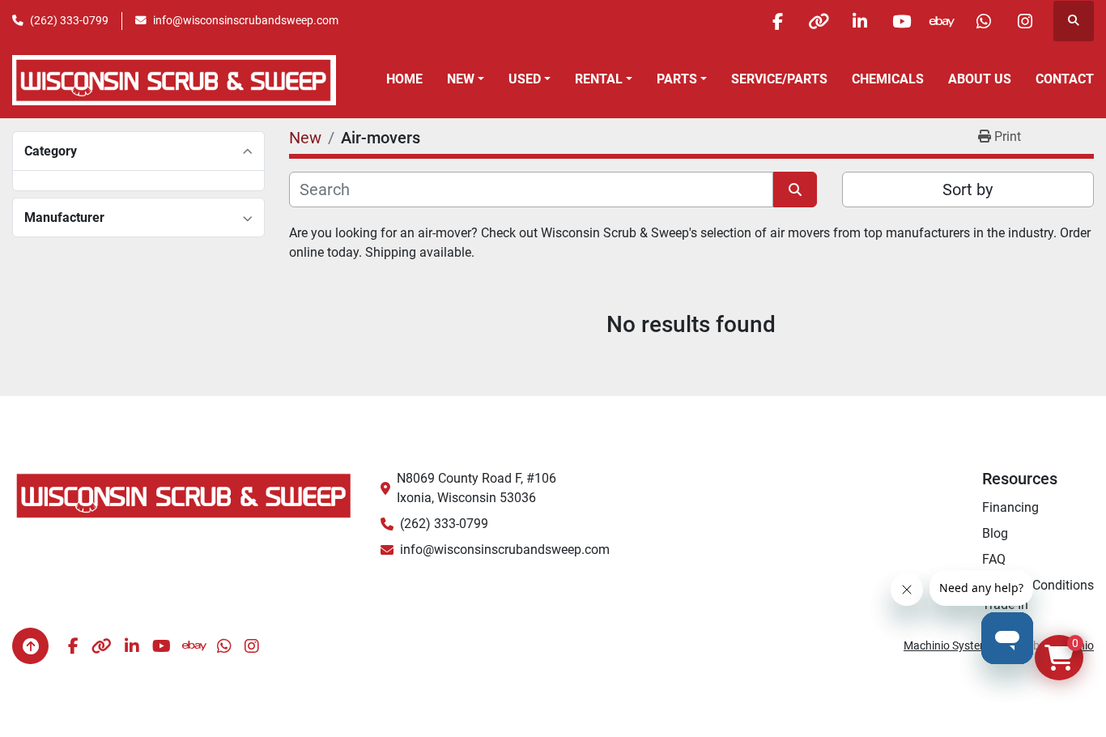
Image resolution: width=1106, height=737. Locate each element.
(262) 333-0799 (69, 20)
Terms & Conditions (1038, 585)
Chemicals (888, 79)
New (460, 79)
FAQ (994, 559)
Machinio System (946, 645)
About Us (979, 79)
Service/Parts (779, 79)
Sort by (967, 189)
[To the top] (30, 646)
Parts (677, 79)
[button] (465, 79)
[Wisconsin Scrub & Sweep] (184, 494)
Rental (599, 79)
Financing (1010, 507)
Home (404, 79)
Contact (1065, 79)
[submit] (795, 189)
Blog (995, 533)
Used (524, 79)
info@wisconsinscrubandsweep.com (245, 20)
